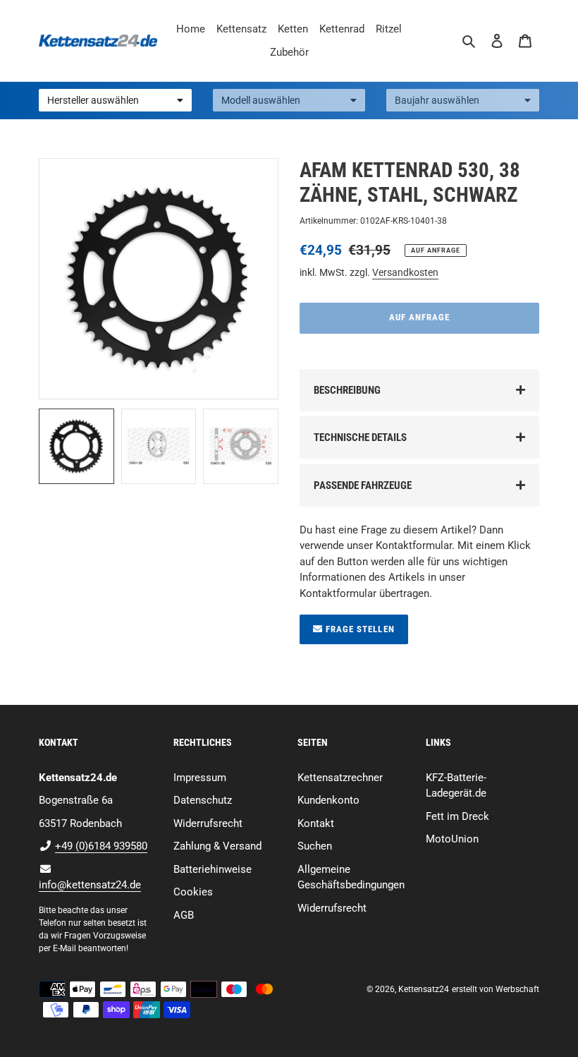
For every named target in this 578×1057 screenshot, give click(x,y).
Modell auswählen (260, 100)
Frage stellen (359, 629)
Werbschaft (517, 989)
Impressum (199, 777)
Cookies (193, 892)
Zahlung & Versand (217, 846)
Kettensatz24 (423, 989)
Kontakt (315, 823)
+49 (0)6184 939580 (101, 846)
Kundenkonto (328, 800)
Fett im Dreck (457, 816)
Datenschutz (202, 800)
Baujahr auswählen (437, 100)
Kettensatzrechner (340, 777)
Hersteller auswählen (93, 100)
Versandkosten (405, 272)
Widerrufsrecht (207, 823)
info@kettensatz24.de (90, 884)
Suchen (314, 846)
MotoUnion (452, 839)
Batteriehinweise (212, 869)
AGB (183, 915)
